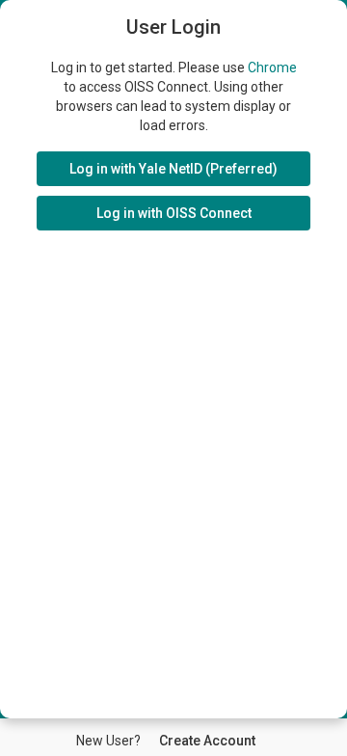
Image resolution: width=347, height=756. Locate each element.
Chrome (272, 67)
